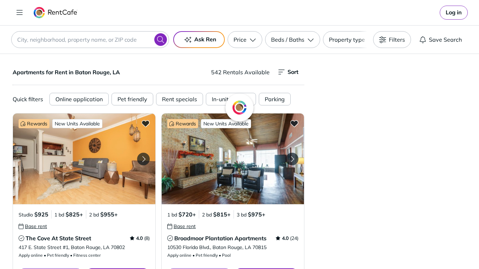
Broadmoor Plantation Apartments (220, 238)
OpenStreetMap (427, 248)
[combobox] (90, 39)
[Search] (160, 39)
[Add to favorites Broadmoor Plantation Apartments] (294, 123)
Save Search (445, 39)
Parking (275, 99)
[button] (84, 158)
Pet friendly (132, 99)
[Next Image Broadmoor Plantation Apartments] (292, 159)
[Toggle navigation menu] (19, 12)
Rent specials (179, 99)
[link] (454, 13)
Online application (79, 99)
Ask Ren (205, 39)
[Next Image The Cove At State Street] (143, 159)
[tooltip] (33, 226)
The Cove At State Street (58, 238)
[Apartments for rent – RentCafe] (55, 12)
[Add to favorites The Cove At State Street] (145, 123)
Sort (293, 71)
